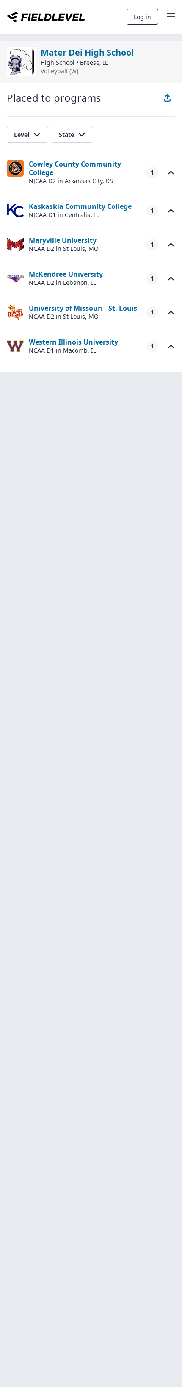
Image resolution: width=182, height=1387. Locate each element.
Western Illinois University (73, 342)
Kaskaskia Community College (80, 206)
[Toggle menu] (171, 17)
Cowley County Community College (75, 168)
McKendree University (66, 274)
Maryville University (63, 240)
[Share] (167, 98)
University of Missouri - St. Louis (83, 308)
